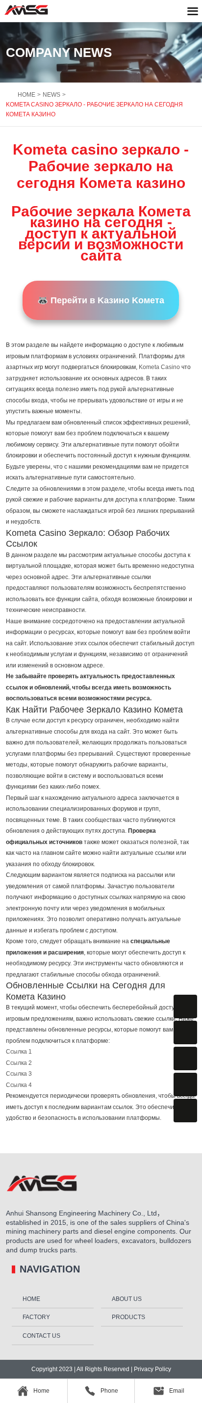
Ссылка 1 (19, 1051)
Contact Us (41, 1335)
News (51, 94)
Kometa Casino (159, 367)
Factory (36, 1317)
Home (31, 1299)
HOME (26, 94)
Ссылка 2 (19, 1062)
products (128, 1317)
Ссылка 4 (19, 1085)
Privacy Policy (151, 1369)
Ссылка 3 (19, 1073)
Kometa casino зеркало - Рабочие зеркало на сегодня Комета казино (94, 109)
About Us (127, 1299)
